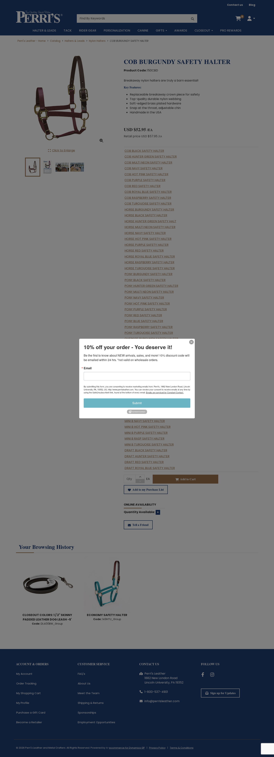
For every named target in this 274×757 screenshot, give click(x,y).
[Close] (191, 342)
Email (88, 368)
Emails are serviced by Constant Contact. (165, 392)
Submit (137, 403)
